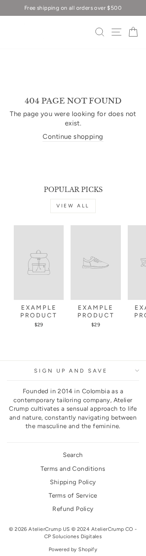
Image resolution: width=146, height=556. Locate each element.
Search (73, 455)
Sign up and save (71, 370)
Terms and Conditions (73, 468)
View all (73, 206)
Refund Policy (72, 509)
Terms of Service (73, 495)
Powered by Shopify (73, 549)
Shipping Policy (73, 482)
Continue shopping (73, 136)
